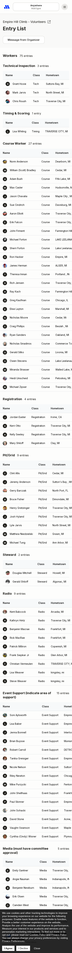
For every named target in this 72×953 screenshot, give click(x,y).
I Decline (23, 948)
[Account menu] (65, 7)
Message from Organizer (24, 39)
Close (37, 948)
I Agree (8, 948)
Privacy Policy (58, 934)
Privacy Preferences (13, 940)
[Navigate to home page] (7, 6)
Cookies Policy (38, 934)
